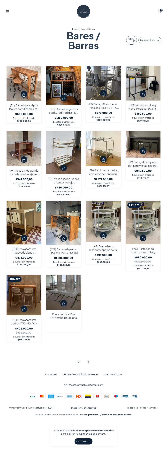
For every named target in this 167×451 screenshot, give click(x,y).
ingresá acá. (92, 414)
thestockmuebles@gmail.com (86, 385)
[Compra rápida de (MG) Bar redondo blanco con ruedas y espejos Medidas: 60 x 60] (143, 238)
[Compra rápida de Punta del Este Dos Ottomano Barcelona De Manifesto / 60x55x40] (63, 303)
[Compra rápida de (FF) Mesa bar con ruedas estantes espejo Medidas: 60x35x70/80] (63, 168)
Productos (51, 374)
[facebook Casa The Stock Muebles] (88, 362)
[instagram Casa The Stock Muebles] (78, 362)
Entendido (83, 441)
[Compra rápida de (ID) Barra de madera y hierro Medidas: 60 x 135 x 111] (143, 94)
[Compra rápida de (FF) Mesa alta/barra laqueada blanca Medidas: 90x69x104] (24, 238)
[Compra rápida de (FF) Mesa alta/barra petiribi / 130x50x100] (24, 309)
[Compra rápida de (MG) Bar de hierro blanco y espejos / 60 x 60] (103, 235)
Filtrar (131, 39)
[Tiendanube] (84, 408)
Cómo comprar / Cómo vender (80, 374)
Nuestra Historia (113, 374)
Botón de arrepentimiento (117, 414)
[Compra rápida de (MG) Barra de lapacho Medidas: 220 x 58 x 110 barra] (63, 238)
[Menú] (8, 11)
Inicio (74, 29)
